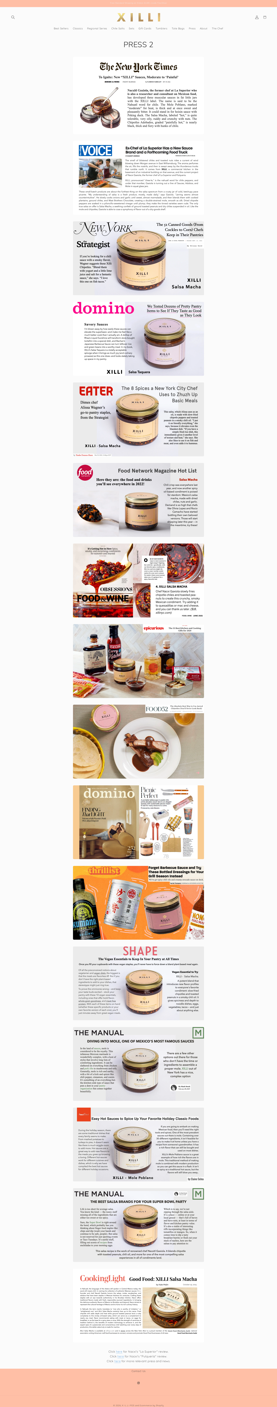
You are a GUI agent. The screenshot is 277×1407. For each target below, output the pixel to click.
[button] (13, 17)
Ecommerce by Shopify (152, 1405)
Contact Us (139, 1371)
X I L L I (125, 1405)
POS (132, 1405)
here (119, 1351)
